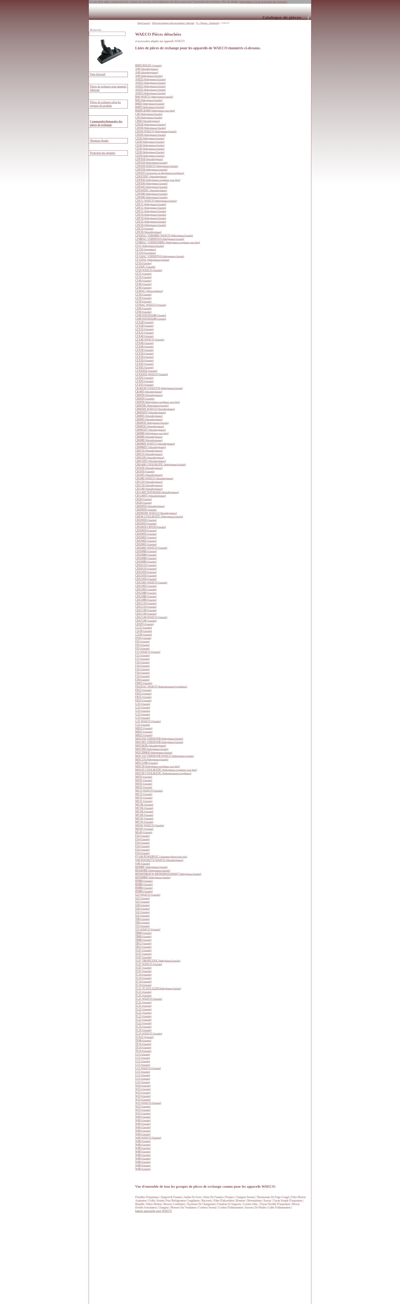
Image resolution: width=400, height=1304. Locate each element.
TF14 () (143, 1044)
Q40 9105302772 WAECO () (159, 860)
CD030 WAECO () (155, 131)
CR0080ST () (150, 447)
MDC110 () (151, 759)
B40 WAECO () (154, 96)
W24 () (142, 1085)
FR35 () (143, 690)
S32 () (142, 912)
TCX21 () (144, 1037)
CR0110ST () (150, 461)
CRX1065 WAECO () (151, 582)
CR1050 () (148, 468)
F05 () (142, 641)
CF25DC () (145, 266)
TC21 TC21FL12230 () (158, 988)
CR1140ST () (150, 495)
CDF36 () (148, 232)
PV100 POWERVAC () (161, 856)
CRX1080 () (145, 593)
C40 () (148, 114)
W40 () (142, 1116)
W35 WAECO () (148, 1103)
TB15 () (143, 943)
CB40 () (147, 121)
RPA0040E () (152, 870)
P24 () (142, 835)
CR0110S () (149, 457)
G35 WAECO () (148, 721)
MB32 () (143, 735)
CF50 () (143, 294)
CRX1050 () (145, 572)
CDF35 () (144, 228)
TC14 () (143, 974)
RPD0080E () (152, 877)
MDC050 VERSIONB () (159, 738)
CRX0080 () (145, 551)
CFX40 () (144, 336)
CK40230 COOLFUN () (159, 388)
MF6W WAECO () (149, 825)
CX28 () (143, 634)
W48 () (142, 1141)
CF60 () (143, 308)
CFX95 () (144, 377)
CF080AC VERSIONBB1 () (167, 242)
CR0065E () (152, 422)
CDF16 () (150, 214)
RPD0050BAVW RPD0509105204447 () (168, 874)
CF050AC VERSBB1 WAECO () (164, 235)
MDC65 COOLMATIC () (166, 769)
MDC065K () (150, 745)
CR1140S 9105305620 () (157, 492)
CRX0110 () (145, 565)
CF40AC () (149, 291)
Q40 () (142, 863)
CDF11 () (150, 204)
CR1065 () (148, 475)
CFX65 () (144, 363)
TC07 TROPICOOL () (157, 960)
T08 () (142, 919)
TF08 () (143, 1040)
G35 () (142, 704)
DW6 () (143, 638)
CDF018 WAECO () (156, 166)
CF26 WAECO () (148, 270)
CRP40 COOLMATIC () (159, 516)
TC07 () (143, 950)
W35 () (142, 1089)
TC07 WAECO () (148, 964)
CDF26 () (150, 225)
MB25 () (143, 728)
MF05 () (143, 776)
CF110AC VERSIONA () (159, 256)
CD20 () (149, 138)
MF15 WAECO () (149, 790)
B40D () (149, 103)
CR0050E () (152, 405)
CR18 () (143, 499)
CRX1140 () (145, 610)
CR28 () (143, 502)
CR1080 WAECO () (154, 478)
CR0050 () (148, 395)
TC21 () (143, 992)
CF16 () (143, 263)
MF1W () (144, 818)
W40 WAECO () (148, 1137)
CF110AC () (152, 259)
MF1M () (144, 804)
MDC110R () (146, 763)
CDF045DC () (151, 190)
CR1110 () (148, 481)
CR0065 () (148, 416)
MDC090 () (151, 749)
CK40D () (148, 391)
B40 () (148, 100)
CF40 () (143, 280)
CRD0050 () (150, 506)
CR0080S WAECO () (155, 443)
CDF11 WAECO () (156, 200)
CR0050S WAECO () (155, 409)
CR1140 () (148, 488)
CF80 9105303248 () (150, 315)
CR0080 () (152, 433)
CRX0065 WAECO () (151, 547)
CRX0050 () (145, 520)
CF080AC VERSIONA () (159, 239)
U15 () (142, 1054)
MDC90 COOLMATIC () (163, 773)
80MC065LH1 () (148, 65)
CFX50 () (144, 350)
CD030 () (150, 124)
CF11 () (149, 246)
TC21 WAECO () (148, 998)
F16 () (142, 662)
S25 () (142, 898)
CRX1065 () (145, 586)
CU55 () (143, 627)
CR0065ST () (150, 429)
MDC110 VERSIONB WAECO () (164, 756)
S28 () (142, 905)
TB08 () (143, 933)
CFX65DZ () (146, 370)
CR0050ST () (150, 412)
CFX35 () (144, 329)
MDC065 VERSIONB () (159, 742)
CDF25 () (150, 221)
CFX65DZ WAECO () (151, 374)
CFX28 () (144, 322)
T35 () (142, 926)
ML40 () (143, 832)
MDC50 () (157, 766)
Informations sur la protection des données (263, 1)
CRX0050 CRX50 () (150, 527)
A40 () (146, 69)
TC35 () (143, 1026)
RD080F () (151, 867)
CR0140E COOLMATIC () (160, 464)
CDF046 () (151, 193)
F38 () (142, 679)
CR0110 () (148, 450)
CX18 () (143, 631)
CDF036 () (157, 180)
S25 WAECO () (147, 894)
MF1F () (143, 797)
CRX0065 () (145, 534)
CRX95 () (144, 624)
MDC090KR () (153, 752)
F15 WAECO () (147, 652)
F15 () (142, 655)
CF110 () (145, 249)
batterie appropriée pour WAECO (153, 1211)
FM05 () (143, 683)
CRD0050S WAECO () (156, 513)
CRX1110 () (145, 603)
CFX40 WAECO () (149, 339)
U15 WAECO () (148, 1068)
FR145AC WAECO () (161, 686)
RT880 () (144, 881)
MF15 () (143, 794)
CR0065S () (149, 426)
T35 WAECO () (147, 929)
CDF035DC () (151, 176)
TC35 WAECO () (148, 1033)
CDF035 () (159, 173)
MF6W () (144, 828)
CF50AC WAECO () (150, 305)
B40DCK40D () (155, 110)
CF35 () (143, 273)
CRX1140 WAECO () (151, 617)
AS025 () (150, 79)
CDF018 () (149, 159)
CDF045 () (151, 187)
